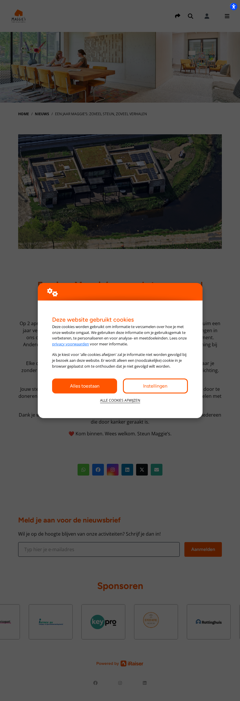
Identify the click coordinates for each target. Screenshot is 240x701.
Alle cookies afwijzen (120, 400)
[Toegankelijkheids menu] (233, 6)
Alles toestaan (85, 386)
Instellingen (155, 386)
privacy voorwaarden (70, 344)
